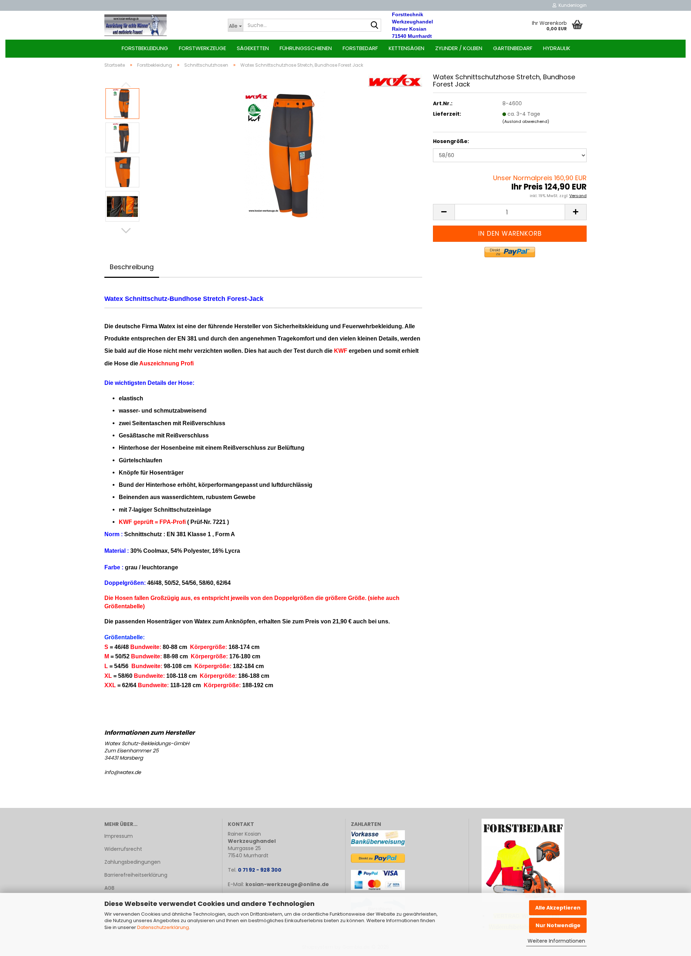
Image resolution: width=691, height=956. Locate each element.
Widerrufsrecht (123, 849)
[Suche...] (374, 25)
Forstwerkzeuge (202, 48)
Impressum (118, 836)
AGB (109, 887)
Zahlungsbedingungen (132, 862)
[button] (126, 230)
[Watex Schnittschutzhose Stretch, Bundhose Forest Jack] (284, 154)
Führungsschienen (306, 48)
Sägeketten (253, 48)
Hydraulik (556, 48)
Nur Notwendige (558, 925)
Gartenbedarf (512, 48)
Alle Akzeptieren (558, 907)
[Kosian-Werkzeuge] (160, 25)
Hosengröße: (451, 141)
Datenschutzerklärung (163, 927)
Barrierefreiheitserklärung (135, 875)
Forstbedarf (360, 48)
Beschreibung (132, 266)
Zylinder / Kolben (458, 48)
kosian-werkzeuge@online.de (287, 884)
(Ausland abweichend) (525, 121)
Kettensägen (406, 48)
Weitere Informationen (556, 940)
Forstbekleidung (145, 48)
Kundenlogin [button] (571, 5)
